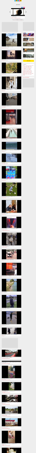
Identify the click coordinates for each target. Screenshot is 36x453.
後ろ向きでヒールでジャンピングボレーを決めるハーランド (8, 196)
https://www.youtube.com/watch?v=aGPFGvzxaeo (6, 358)
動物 (12, 17)
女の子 (29, 68)
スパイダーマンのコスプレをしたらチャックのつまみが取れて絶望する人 (10, 228)
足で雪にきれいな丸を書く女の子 (5, 324)
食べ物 (24, 73)
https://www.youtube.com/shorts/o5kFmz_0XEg (6, 230)
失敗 (2, 90)
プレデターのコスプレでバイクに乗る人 (6, 424)
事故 (29, 69)
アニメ (11, 17)
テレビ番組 (24, 68)
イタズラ (24, 69)
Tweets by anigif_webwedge (26, 77)
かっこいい (3, 47)
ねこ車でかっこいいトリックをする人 (6, 73)
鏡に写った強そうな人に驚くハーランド (6, 213)
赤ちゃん (4, 402)
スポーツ (4, 60)
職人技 (2, 276)
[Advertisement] (10, 27)
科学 (30, 72)
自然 (23, 72)
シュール (24, 66)
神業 (32, 73)
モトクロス (5, 438)
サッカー (3, 214)
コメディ (28, 72)
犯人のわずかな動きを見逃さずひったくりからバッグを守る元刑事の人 (10, 334)
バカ (2, 373)
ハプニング (3, 139)
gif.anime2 (18, 4)
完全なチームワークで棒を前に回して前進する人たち (8, 259)
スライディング (4, 126)
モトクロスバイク (7, 438)
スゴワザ (2, 106)
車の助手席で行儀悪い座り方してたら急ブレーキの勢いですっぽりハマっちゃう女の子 (11, 372)
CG (27, 73)
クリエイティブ (3, 425)
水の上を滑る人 (3, 162)
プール (3, 402)
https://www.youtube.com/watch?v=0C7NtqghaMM (6, 390)
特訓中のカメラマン (4, 59)
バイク (3, 438)
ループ (25, 72)
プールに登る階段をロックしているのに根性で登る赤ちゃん (8, 401)
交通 (30, 66)
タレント (27, 69)
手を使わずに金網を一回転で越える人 (6, 308)
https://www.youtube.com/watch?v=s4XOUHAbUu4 (6, 426)
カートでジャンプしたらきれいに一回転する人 (7, 357)
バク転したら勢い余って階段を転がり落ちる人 (7, 89)
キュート (4, 246)
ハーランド (5, 214)
